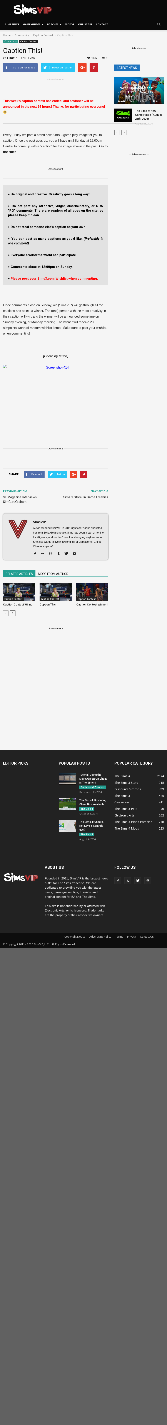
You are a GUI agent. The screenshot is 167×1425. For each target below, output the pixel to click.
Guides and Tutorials (93, 787)
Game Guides (31, 24)
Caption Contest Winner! (18, 604)
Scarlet (122, 101)
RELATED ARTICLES (19, 574)
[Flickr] (44, 553)
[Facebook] (36, 553)
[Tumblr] (60, 553)
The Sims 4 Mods (126, 828)
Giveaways (121, 802)
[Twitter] (68, 553)
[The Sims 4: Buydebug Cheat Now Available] (67, 804)
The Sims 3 (122, 796)
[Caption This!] (56, 592)
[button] (159, 24)
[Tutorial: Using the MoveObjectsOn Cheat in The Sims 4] (67, 779)
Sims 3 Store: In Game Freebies (85, 497)
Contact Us (147, 937)
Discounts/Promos (127, 789)
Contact (102, 24)
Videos (69, 24)
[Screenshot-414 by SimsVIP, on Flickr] (55, 394)
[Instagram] (52, 553)
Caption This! (48, 604)
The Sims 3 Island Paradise (133, 822)
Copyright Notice (74, 937)
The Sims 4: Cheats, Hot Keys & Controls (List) (91, 825)
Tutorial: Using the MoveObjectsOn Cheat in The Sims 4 (93, 778)
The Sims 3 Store (126, 783)
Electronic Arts (124, 815)
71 (107, 57)
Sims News (12, 24)
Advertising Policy (100, 937)
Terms (119, 937)
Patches (52, 24)
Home (7, 35)
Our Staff (85, 24)
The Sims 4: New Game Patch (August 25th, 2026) (148, 114)
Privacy (131, 937)
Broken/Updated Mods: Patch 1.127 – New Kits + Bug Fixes (136, 92)
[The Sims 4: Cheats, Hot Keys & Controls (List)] (67, 826)
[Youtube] (75, 553)
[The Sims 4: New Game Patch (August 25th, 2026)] (123, 115)
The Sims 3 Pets (125, 809)
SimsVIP (12, 57)
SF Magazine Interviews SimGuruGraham (20, 499)
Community (10, 41)
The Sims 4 (87, 808)
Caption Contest (28, 41)
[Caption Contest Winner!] (19, 592)
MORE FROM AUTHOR (53, 574)
